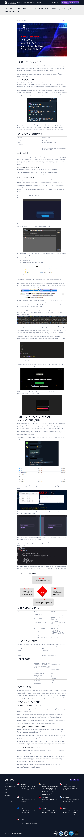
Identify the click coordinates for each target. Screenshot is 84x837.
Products (26, 2)
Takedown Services (10, 786)
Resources (39, 2)
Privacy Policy (8, 801)
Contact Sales (55, 2)
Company (19, 2)
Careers (7, 798)
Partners (32, 2)
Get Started (64, 2)
